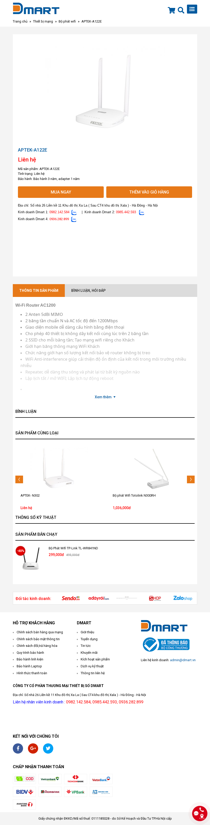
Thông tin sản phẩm (38, 290)
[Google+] (33, 748)
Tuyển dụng (89, 639)
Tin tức (86, 646)
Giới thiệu (87, 632)
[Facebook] (18, 748)
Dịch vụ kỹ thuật (92, 666)
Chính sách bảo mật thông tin (38, 639)
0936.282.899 (59, 219)
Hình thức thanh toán (32, 673)
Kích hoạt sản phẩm (95, 659)
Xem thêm (103, 397)
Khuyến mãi (89, 653)
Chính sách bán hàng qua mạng (40, 632)
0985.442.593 (126, 212)
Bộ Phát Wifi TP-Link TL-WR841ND (73, 548)
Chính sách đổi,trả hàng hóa (37, 646)
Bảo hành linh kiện (30, 659)
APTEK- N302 (30, 495)
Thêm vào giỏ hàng (149, 192)
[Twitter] (48, 748)
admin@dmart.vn (183, 660)
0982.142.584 (59, 212)
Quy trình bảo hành (30, 653)
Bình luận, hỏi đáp (88, 290)
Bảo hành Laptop (29, 666)
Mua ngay (61, 192)
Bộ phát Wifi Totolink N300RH (134, 495)
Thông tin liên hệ (93, 673)
